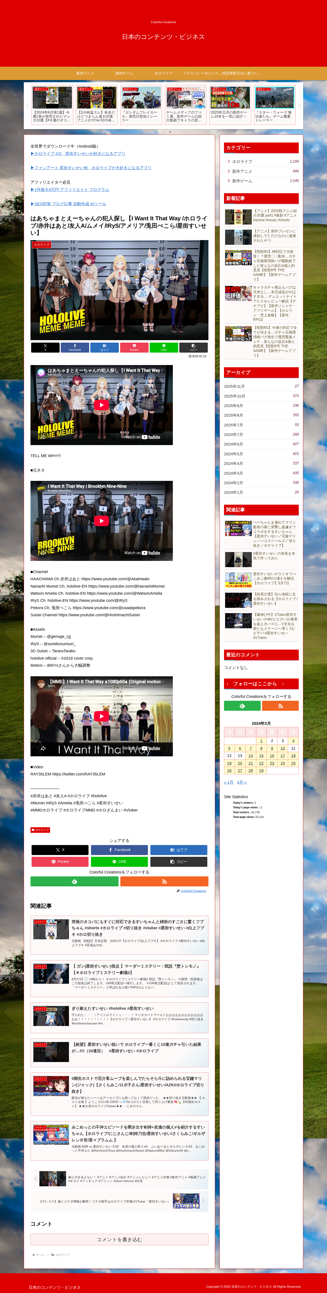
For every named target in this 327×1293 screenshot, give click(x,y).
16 (272, 755)
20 (240, 763)
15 (261, 755)
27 (240, 770)
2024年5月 (261, 454)
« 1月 (229, 782)
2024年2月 (261, 482)
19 (229, 763)
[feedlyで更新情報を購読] (74, 881)
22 (261, 763)
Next (300, 106)
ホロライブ (42, 829)
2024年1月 (261, 492)
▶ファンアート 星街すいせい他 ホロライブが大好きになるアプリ (91, 168)
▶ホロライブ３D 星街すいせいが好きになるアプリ (77, 153)
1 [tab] (157, 132)
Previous (27, 106)
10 (283, 748)
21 (250, 763)
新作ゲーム (265, 181)
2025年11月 (261, 386)
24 (283, 763)
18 (293, 755)
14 (250, 755)
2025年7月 (261, 425)
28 (250, 770)
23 (272, 763)
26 (229, 770)
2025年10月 (261, 396)
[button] (193, 348)
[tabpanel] (38, 105)
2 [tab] (163, 132)
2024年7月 (261, 434)
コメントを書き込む (119, 1239)
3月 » (241, 782)
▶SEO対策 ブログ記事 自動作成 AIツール (68, 204)
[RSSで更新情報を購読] (164, 881)
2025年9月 (261, 405)
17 (283, 755)
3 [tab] (170, 132)
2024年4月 (261, 463)
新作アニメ (265, 171)
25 (293, 763)
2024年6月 (261, 444)
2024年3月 (261, 473)
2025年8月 (261, 415)
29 (261, 770)
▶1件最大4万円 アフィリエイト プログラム (69, 189)
